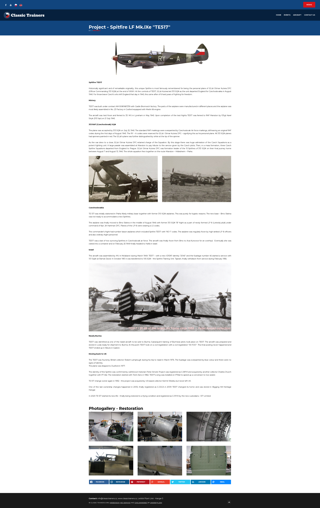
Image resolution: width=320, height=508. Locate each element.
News (309, 5)
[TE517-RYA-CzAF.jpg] (123, 179)
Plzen (159, 503)
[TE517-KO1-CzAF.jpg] (196, 179)
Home (278, 15)
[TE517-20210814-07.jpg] (111, 426)
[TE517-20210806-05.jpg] (160, 460)
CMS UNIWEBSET (141, 503)
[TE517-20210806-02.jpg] (111, 460)
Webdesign (115, 503)
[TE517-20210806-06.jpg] (208, 426)
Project (97, 30)
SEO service (125, 503)
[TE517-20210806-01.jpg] (160, 426)
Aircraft (297, 15)
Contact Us (309, 15)
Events (287, 15)
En (90, 30)
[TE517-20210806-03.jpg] (208, 460)
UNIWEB (153, 503)
